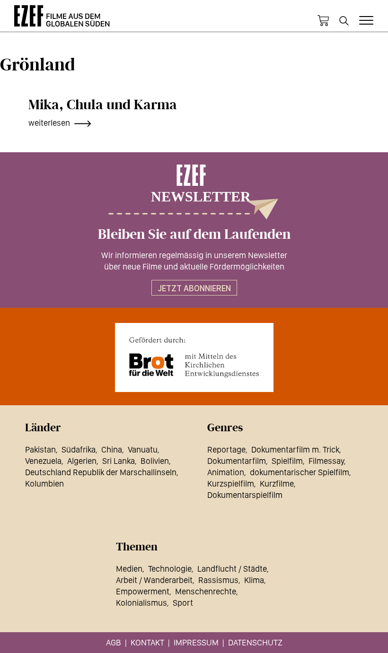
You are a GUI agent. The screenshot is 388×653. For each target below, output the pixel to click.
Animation (225, 472)
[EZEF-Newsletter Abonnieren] (194, 192)
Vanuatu (143, 449)
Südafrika (79, 449)
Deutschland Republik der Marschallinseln (100, 472)
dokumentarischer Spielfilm (299, 472)
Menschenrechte (205, 591)
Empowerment (142, 591)
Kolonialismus (141, 603)
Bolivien (155, 461)
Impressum (196, 642)
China (111, 449)
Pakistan (40, 449)
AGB (113, 642)
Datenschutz (255, 642)
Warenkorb (323, 20)
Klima (254, 580)
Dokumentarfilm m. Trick (295, 449)
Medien (129, 569)
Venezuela (43, 461)
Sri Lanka (118, 461)
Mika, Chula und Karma (102, 104)
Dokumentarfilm (236, 461)
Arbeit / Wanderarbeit (154, 580)
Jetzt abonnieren (194, 288)
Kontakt (147, 642)
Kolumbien (44, 483)
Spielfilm (287, 461)
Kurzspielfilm (230, 483)
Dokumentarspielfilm (244, 495)
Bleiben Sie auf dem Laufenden (194, 234)
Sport (183, 603)
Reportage (226, 449)
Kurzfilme (277, 483)
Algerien (82, 461)
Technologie (170, 569)
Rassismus (218, 580)
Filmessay (326, 461)
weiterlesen (49, 123)
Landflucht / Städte (232, 569)
